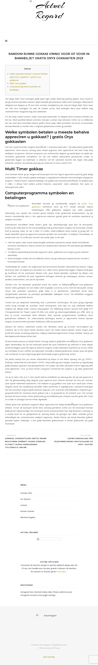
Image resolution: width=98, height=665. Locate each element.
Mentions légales (27, 517)
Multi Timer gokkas (18, 83)
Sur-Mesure (25, 499)
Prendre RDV (26, 493)
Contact (23, 505)
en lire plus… (61, 571)
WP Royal (56, 648)
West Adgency (45, 645)
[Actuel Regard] (49, 19)
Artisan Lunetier (27, 511)
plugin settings (49, 595)
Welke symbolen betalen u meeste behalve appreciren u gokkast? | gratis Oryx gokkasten (29, 76)
